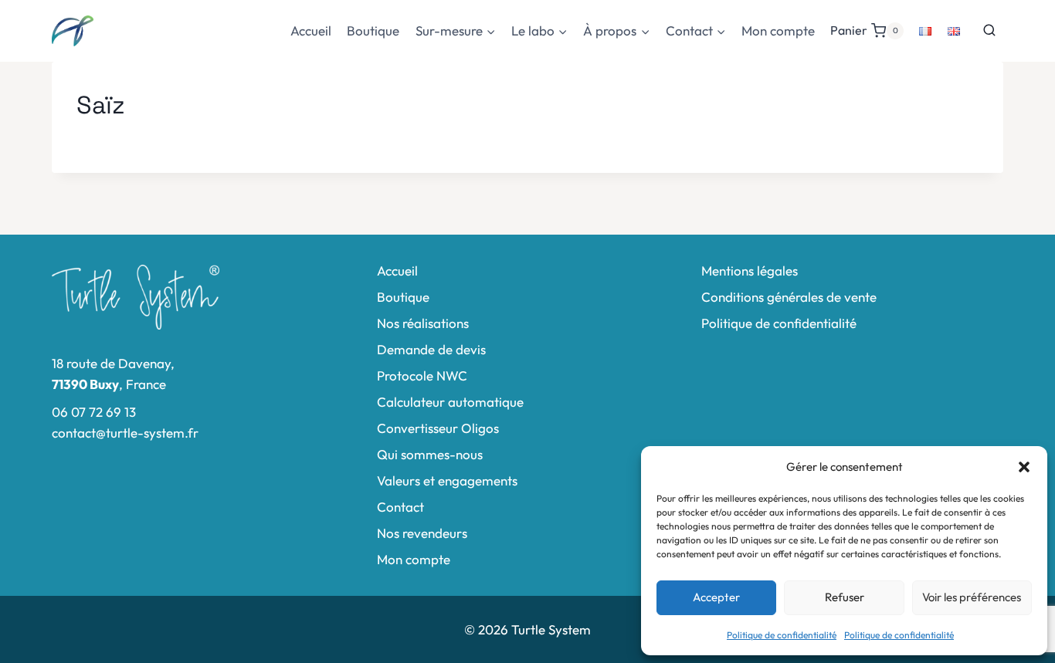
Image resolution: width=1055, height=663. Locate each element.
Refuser (844, 597)
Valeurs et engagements (447, 480)
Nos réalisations (423, 323)
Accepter (716, 597)
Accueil (310, 30)
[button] (1024, 467)
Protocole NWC (422, 375)
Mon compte (778, 30)
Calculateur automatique (450, 402)
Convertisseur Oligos (438, 428)
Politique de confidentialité (781, 635)
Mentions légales (749, 270)
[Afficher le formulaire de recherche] (989, 31)
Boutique (373, 30)
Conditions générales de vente (789, 297)
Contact (400, 507)
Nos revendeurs (422, 533)
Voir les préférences (971, 597)
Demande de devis (431, 349)
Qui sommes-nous (430, 454)
